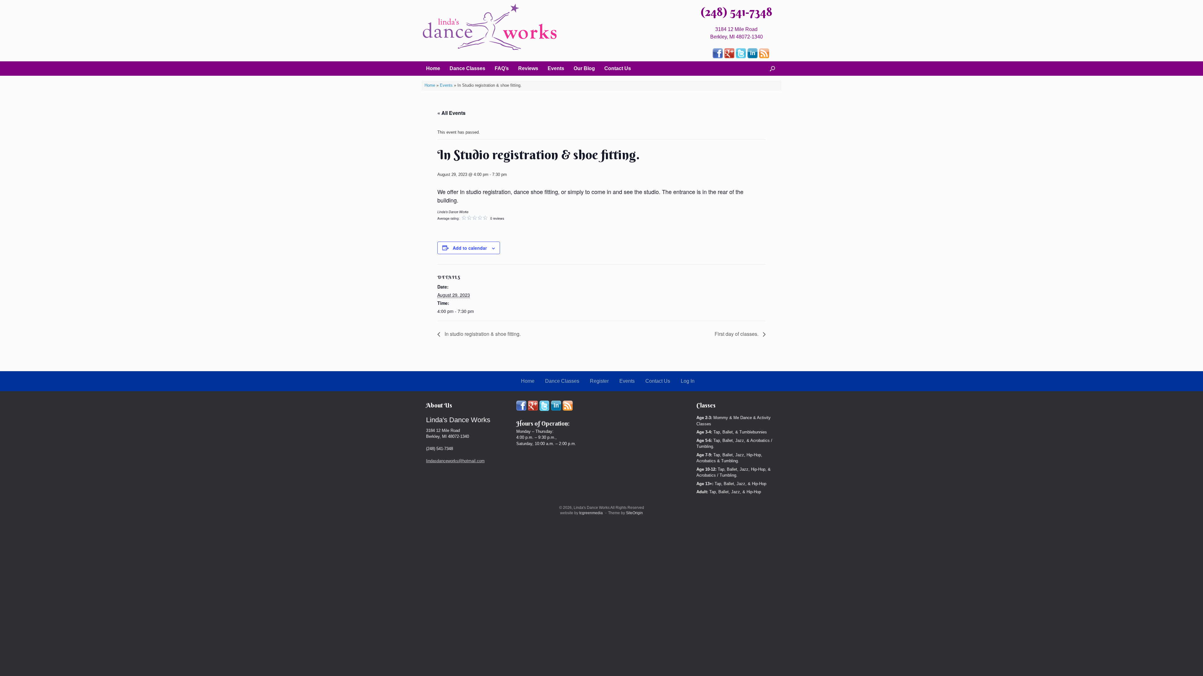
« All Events (451, 112)
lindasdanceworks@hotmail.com (455, 460)
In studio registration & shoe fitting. (482, 333)
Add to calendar (470, 248)
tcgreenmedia (591, 513)
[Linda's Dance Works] (489, 27)
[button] (772, 68)
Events (556, 68)
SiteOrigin (634, 513)
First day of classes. (737, 333)
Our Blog (584, 68)
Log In (688, 381)
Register (599, 381)
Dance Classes (467, 68)
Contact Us (617, 68)
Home (433, 68)
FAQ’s (502, 68)
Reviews (528, 68)
